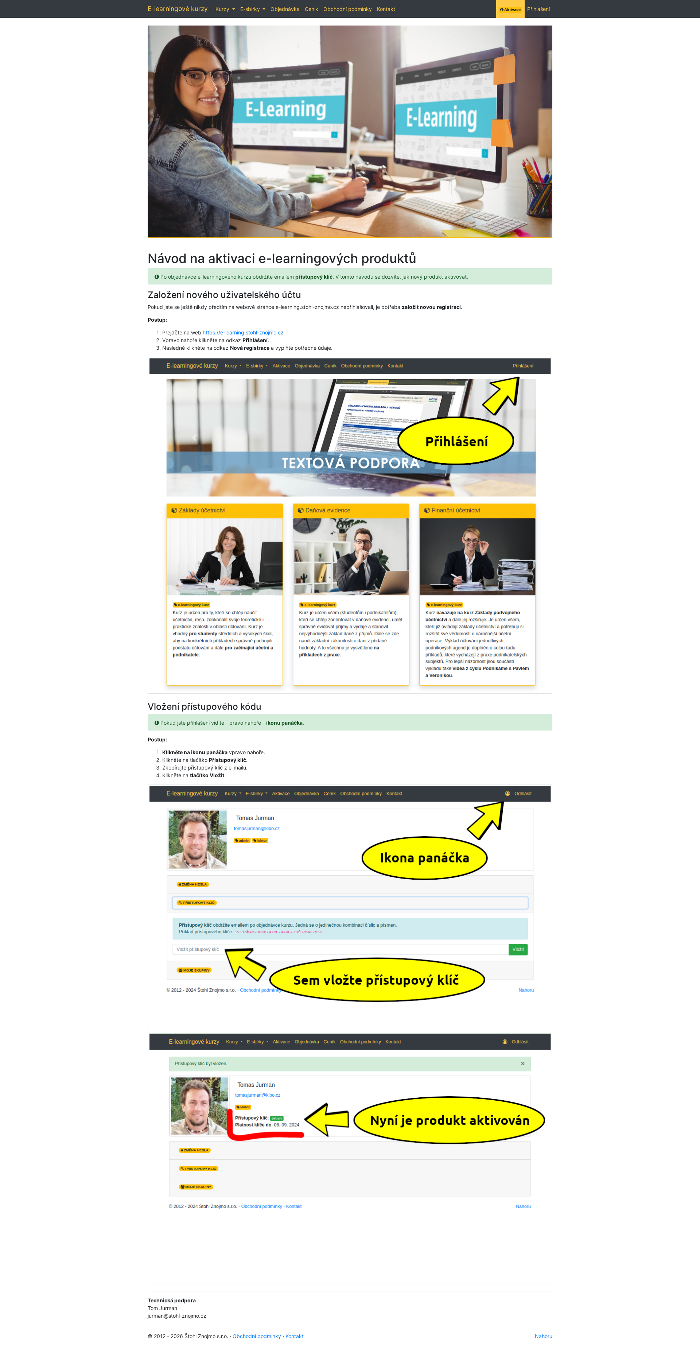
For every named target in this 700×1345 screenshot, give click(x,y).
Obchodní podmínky (347, 9)
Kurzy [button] (223, 9)
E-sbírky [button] (250, 9)
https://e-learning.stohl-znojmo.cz (243, 332)
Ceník (311, 9)
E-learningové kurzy (178, 8)
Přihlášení (538, 9)
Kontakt (386, 9)
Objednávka (285, 9)
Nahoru (543, 1336)
